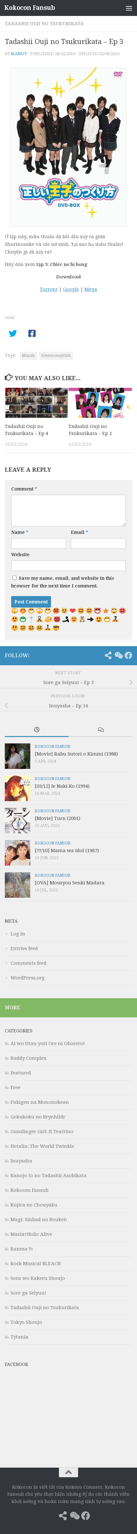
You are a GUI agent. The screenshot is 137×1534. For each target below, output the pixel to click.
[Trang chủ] (98, 655)
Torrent (49, 289)
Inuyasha (21, 1161)
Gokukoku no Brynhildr (38, 1117)
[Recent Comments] (100, 730)
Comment (24, 488)
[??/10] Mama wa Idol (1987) (67, 850)
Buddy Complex (29, 1058)
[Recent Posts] (36, 730)
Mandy (19, 53)
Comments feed (29, 963)
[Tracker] (108, 655)
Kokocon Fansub (29, 7)
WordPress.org (28, 978)
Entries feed (24, 948)
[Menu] (129, 8)
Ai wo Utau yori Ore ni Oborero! (48, 1043)
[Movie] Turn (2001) (57, 818)
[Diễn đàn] (118, 655)
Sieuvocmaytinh (56, 355)
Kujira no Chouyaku (34, 1205)
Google (71, 289)
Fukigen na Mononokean (40, 1102)
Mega (90, 289)
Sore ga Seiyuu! (28, 1293)
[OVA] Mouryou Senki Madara (70, 883)
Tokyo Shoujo (26, 1322)
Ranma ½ (22, 1249)
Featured (21, 1073)
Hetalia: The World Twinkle (42, 1146)
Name (19, 532)
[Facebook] (128, 655)
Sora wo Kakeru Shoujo (38, 1278)
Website (20, 554)
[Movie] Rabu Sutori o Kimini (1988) (76, 754)
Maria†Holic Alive (31, 1234)
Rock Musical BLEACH (36, 1263)
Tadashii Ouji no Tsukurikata (44, 23)
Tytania (19, 1337)
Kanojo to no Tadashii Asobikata (49, 1175)
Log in (18, 934)
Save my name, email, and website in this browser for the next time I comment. (62, 582)
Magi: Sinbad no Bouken (39, 1219)
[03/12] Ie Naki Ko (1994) (62, 786)
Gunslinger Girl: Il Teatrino (42, 1131)
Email (79, 532)
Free (15, 1087)
